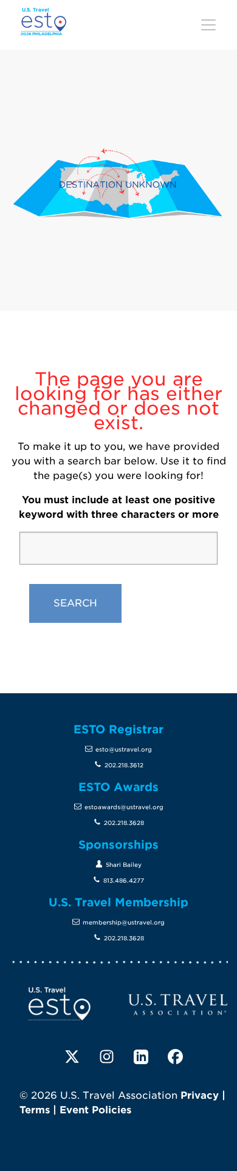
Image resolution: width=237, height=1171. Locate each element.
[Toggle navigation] (208, 25)
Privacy (199, 1095)
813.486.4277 (123, 880)
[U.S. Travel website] (177, 1004)
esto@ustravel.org (123, 749)
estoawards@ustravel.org (123, 807)
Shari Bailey (124, 864)
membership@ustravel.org (124, 922)
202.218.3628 (124, 823)
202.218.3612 (124, 765)
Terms (34, 1110)
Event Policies (95, 1110)
